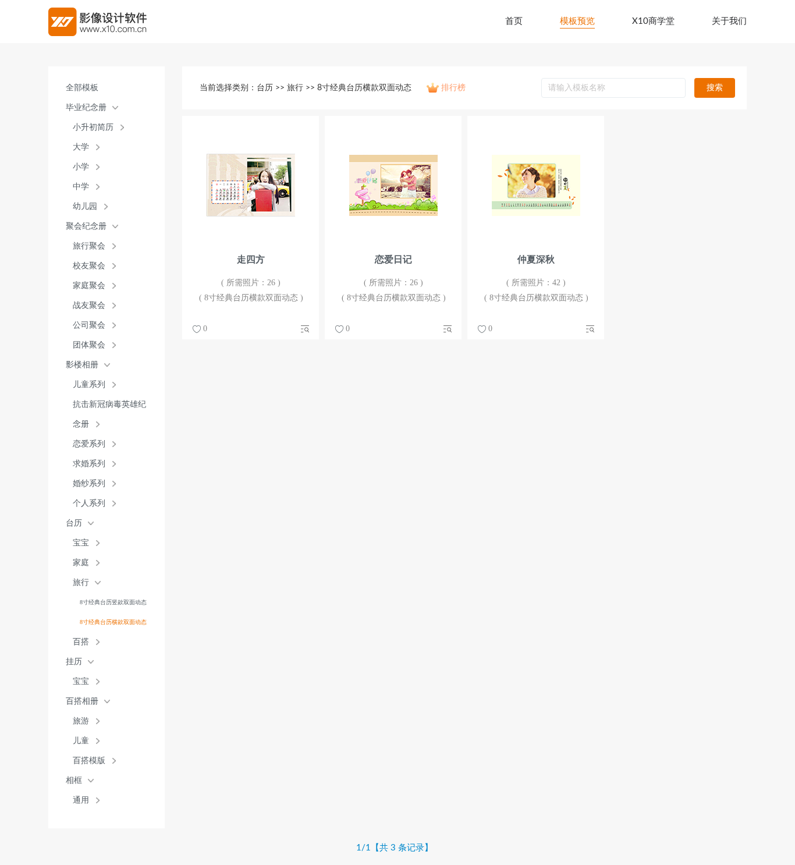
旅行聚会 (89, 246)
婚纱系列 (89, 483)
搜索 (715, 88)
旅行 (81, 582)
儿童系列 (89, 384)
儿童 (81, 740)
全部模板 (82, 87)
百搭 (81, 641)
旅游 (81, 721)
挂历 (74, 661)
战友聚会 (89, 305)
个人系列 (89, 503)
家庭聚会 (89, 285)
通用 (81, 800)
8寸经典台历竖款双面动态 (113, 602)
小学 (81, 166)
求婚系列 (89, 463)
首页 (514, 21)
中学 (81, 186)
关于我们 (729, 21)
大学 (81, 147)
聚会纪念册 (86, 226)
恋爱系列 (89, 443)
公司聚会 (89, 325)
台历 (74, 523)
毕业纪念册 (86, 107)
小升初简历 (93, 127)
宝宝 (81, 542)
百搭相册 (82, 701)
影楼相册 (82, 364)
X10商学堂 (653, 21)
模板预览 (577, 21)
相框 (74, 780)
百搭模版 (89, 760)
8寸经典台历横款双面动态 (113, 622)
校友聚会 (89, 265)
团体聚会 (89, 345)
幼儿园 (85, 206)
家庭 (81, 562)
